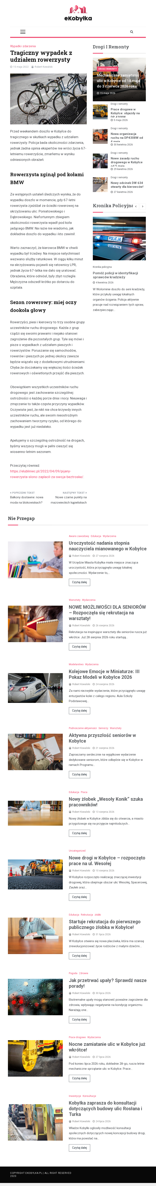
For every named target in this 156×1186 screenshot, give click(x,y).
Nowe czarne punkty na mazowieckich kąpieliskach (69, 499)
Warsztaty (74, 600)
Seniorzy (103, 728)
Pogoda (73, 973)
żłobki (98, 914)
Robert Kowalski (44, 66)
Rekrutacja (87, 914)
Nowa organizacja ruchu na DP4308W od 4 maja (127, 137)
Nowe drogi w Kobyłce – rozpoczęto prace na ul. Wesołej (107, 860)
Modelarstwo (76, 664)
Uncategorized (77, 850)
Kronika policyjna (102, 267)
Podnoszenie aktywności (83, 728)
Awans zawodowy (79, 536)
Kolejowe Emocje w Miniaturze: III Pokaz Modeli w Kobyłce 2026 (104, 674)
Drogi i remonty (108, 69)
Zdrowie (83, 973)
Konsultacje (89, 1096)
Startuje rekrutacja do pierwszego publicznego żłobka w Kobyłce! (105, 924)
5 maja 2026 (121, 120)
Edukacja (96, 536)
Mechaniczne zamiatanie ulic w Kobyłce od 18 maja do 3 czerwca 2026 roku (118, 80)
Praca (84, 792)
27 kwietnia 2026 (123, 192)
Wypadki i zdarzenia (23, 46)
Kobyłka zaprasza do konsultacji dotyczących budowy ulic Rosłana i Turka (105, 1108)
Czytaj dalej (79, 582)
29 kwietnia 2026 (123, 169)
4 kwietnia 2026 (105, 282)
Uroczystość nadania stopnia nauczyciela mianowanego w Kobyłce (108, 546)
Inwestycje (75, 1096)
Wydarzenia (109, 536)
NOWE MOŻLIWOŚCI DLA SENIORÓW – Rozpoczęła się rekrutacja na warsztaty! (107, 612)
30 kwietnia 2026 (123, 144)
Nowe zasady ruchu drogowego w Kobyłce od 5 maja (127, 162)
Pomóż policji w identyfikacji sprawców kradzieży (115, 275)
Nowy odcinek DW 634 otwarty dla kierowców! (127, 185)
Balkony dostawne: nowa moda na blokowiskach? (26, 499)
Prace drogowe (77, 1037)
